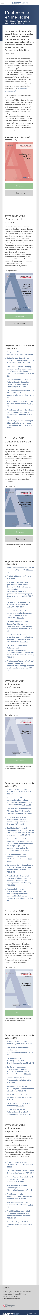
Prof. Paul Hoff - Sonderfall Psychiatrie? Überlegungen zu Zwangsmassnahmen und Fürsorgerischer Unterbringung (19, 880)
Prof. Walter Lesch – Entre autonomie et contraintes (20, 1204)
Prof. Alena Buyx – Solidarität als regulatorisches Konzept (20, 1224)
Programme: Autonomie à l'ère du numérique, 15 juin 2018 (20, 569)
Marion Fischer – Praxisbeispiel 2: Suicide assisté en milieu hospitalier (20, 1179)
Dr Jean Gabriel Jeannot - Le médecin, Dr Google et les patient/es (18, 604)
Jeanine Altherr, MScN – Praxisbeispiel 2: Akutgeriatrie (19, 1080)
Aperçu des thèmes (23, 21)
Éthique (13, 21)
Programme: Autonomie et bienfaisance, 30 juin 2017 (19, 791)
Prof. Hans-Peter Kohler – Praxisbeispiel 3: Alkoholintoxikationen (19, 1187)
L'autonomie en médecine (14, 23)
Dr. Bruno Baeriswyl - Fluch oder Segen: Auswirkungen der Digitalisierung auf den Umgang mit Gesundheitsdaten (19, 626)
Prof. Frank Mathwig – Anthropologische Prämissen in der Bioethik (19, 1196)
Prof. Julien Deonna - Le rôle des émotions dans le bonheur (20, 403)
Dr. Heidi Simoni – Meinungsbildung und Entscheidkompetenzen (20, 1060)
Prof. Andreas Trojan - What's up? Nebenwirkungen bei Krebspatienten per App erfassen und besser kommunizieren (20, 665)
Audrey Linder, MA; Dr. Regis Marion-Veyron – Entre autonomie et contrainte (20, 1088)
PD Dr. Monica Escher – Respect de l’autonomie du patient (19, 1097)
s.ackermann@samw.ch (11, 1299)
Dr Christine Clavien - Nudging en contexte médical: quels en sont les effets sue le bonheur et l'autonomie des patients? (20, 371)
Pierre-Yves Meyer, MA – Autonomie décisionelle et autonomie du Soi (19, 1112)
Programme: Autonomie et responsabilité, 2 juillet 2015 (20, 1164)
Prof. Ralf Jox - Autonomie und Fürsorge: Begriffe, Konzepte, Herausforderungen (19, 811)
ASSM (7, 21)
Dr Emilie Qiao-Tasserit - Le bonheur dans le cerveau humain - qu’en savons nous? (20, 360)
